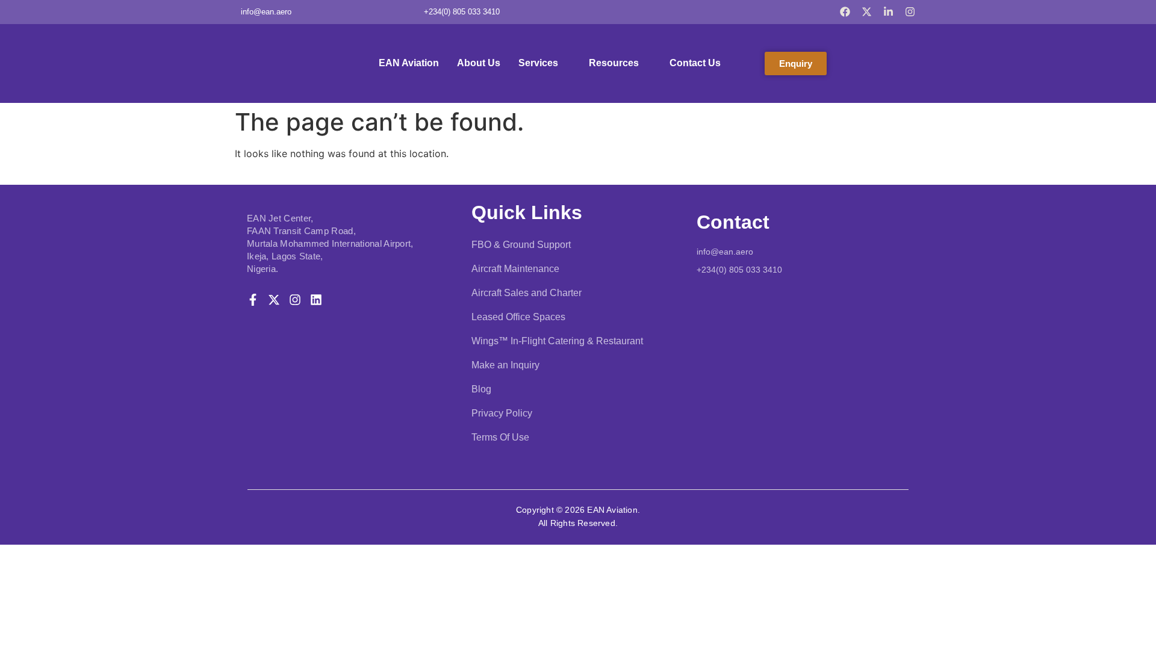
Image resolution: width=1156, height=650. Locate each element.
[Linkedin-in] (888, 12)
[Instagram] (910, 12)
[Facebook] (845, 12)
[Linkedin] (316, 300)
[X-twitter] (867, 12)
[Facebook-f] (253, 300)
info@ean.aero (725, 251)
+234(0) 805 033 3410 (739, 269)
